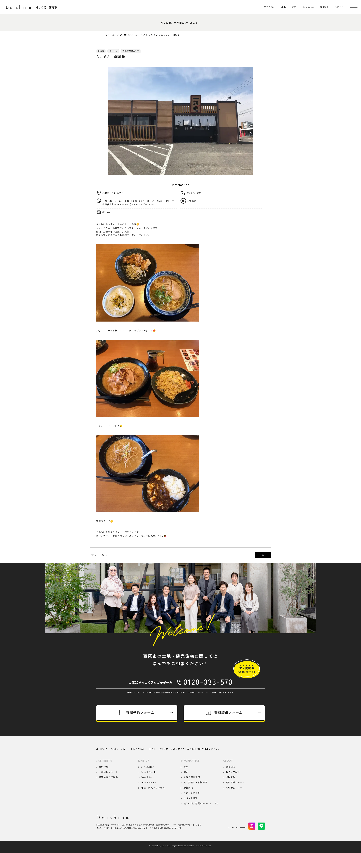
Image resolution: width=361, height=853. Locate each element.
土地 (283, 6)
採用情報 (230, 777)
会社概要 (324, 6)
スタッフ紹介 (233, 772)
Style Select (308, 6)
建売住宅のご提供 (108, 777)
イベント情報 (190, 798)
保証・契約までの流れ (153, 787)
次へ (104, 555)
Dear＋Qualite (148, 772)
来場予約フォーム (235, 787)
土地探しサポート (108, 772)
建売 (294, 6)
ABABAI (200, 845)
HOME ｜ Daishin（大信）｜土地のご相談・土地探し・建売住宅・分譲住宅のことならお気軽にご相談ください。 (160, 749)
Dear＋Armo (148, 777)
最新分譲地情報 (191, 777)
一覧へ (263, 555)
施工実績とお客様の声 (195, 782)
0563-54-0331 (194, 193)
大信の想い (269, 6)
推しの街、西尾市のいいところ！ (201, 803)
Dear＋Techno (148, 782)
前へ (93, 555)
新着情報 (188, 787)
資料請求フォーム (235, 782)
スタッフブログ (191, 792)
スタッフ (339, 6)
